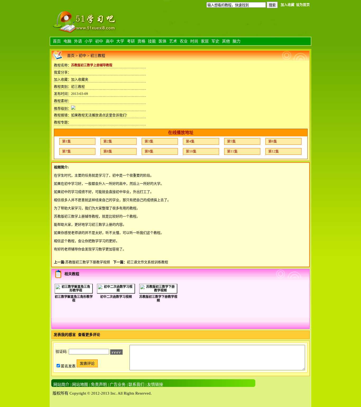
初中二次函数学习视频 (116, 297)
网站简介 (61, 384)
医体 (162, 41)
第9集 (149, 151)
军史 (215, 41)
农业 (184, 41)
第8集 (107, 151)
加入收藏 (287, 5)
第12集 (273, 151)
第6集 (272, 141)
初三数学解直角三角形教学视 (74, 298)
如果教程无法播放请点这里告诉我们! (99, 115)
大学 (120, 41)
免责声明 (99, 384)
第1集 (66, 141)
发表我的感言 (65, 335)
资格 (141, 41)
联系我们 (136, 384)
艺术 (173, 41)
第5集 (231, 141)
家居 (205, 41)
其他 (226, 41)
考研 (131, 41)
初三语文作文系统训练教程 (147, 262)
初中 (99, 41)
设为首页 (303, 5)
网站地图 (80, 384)
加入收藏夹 (79, 79)
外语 (78, 41)
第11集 (232, 151)
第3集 (149, 141)
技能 (152, 41)
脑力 (236, 41)
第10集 (191, 151)
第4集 (190, 141)
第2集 (107, 141)
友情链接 (155, 384)
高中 (110, 41)
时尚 (194, 41)
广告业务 (118, 384)
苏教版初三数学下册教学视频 (87, 262)
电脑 (67, 41)
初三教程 (97, 56)
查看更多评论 (89, 335)
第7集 (66, 151)
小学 (88, 41)
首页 (57, 41)
